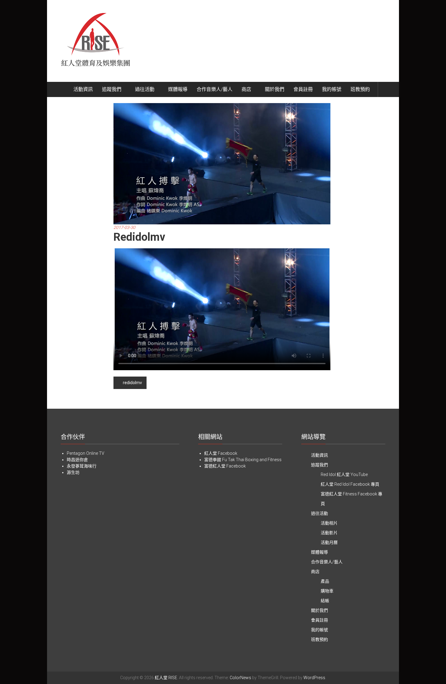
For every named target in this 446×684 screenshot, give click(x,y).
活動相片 (329, 523)
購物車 (327, 590)
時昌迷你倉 (77, 459)
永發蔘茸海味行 (81, 466)
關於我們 (274, 89)
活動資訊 (83, 89)
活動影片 (329, 532)
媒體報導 (178, 89)
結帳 (325, 600)
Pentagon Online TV (85, 453)
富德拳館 (212, 459)
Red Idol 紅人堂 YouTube (344, 474)
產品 (325, 581)
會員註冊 (303, 89)
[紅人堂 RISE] (62, 89)
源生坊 (73, 472)
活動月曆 (329, 542)
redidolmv (132, 382)
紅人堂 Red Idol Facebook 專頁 (350, 484)
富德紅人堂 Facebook (225, 466)
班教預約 (360, 89)
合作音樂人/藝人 (214, 89)
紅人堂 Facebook (220, 453)
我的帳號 (331, 89)
